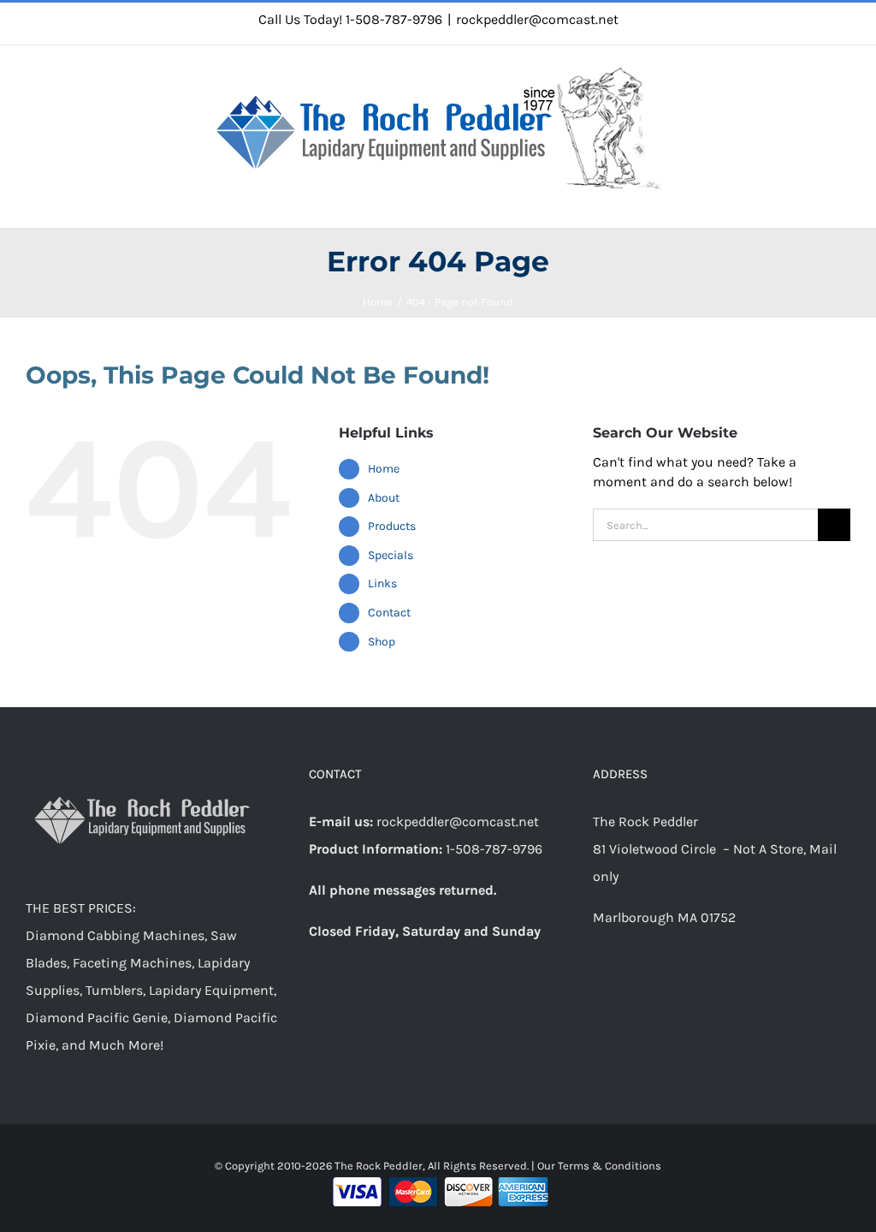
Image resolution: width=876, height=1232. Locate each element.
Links (382, 583)
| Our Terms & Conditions (596, 1165)
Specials (390, 555)
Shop (381, 641)
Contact (389, 612)
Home (384, 468)
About (384, 498)
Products (392, 526)
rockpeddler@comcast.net (537, 19)
